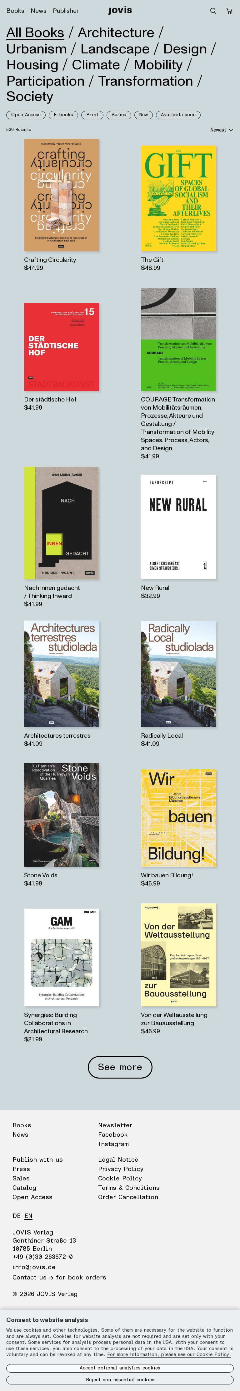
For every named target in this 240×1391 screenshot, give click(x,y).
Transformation (145, 81)
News (39, 11)
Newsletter (115, 1125)
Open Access (26, 114)
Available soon (178, 114)
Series (119, 114)
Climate (96, 65)
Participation (45, 81)
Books (15, 11)
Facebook (113, 1135)
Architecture (116, 32)
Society (29, 96)
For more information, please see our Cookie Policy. (169, 1354)
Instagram (113, 1144)
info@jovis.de (34, 1267)
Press (21, 1169)
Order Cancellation (128, 1197)
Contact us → (32, 1277)
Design (185, 49)
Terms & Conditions (129, 1188)
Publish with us (37, 1160)
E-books (63, 114)
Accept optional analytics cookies (120, 1368)
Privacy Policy (120, 1169)
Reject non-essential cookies (120, 1380)
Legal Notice (118, 1160)
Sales (21, 1178)
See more (120, 1067)
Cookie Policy (120, 1178)
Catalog (24, 1188)
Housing (32, 65)
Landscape (115, 49)
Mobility (158, 65)
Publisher (66, 11)
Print (92, 114)
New (143, 114)
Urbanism (36, 49)
